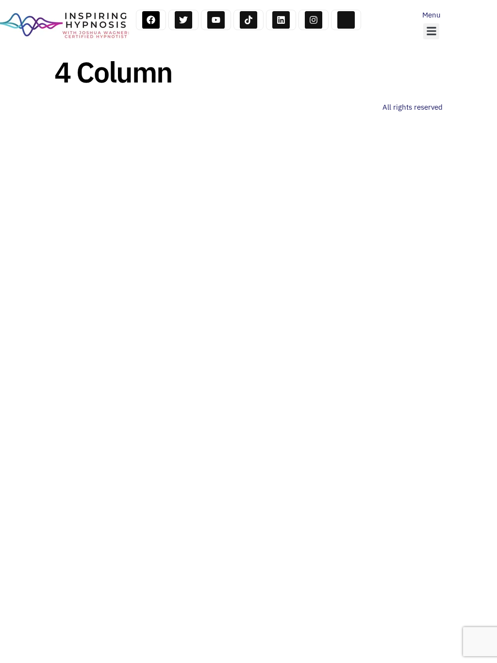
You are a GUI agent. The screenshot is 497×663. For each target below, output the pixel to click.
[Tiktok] (248, 20)
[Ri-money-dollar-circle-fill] (346, 20)
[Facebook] (151, 20)
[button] (431, 31)
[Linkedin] (281, 20)
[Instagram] (313, 20)
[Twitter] (183, 20)
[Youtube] (216, 20)
